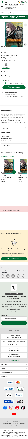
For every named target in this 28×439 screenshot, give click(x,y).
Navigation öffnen (2, 6)
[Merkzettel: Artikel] (22, 2)
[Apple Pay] (8, 395)
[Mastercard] (18, 383)
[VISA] (10, 383)
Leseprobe (25, 44)
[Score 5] (23, 276)
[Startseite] (2, 12)
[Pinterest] (17, 408)
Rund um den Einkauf (6, 372)
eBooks (6, 13)
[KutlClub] (20, 401)
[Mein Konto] (19, 2)
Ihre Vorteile (4, 376)
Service (3, 368)
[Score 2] (8, 276)
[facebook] (5, 408)
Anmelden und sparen (14, 323)
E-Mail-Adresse (5, 315)
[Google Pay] (20, 389)
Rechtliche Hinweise (14, 312)
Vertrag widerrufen (14, 360)
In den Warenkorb (15, 87)
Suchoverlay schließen (13, 5)
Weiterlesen (5, 128)
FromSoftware (5, 53)
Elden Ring (12, 60)
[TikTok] (23, 408)
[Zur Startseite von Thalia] (8, 2)
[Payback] (9, 401)
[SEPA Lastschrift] (9, 389)
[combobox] (3, 81)
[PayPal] (19, 395)
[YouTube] (14, 414)
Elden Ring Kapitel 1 (8, 171)
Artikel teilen (25, 24)
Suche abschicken (9, 8)
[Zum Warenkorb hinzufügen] (14, 172)
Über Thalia (4, 364)
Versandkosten (20, 436)
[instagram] (11, 408)
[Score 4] (18, 276)
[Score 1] (2, 276)
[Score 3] (13, 276)
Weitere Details (6, 145)
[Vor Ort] (15, 2)
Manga (11, 13)
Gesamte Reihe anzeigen (8, 156)
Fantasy (17, 13)
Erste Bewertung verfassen (14, 258)
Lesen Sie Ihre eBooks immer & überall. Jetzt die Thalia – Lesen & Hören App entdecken (14, 17)
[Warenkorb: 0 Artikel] (25, 2)
